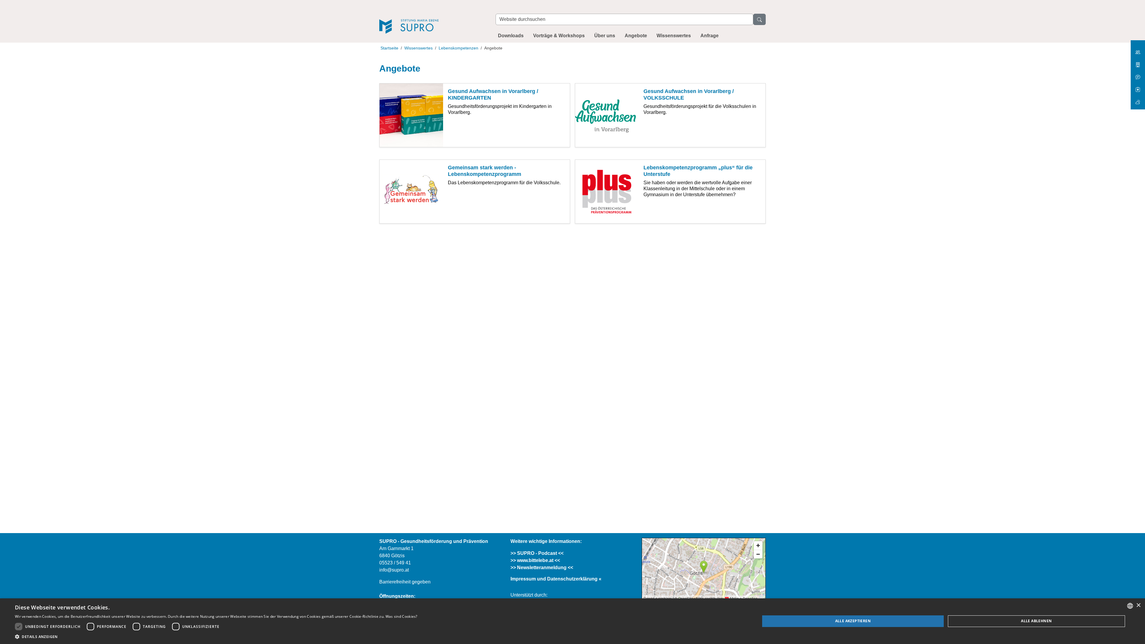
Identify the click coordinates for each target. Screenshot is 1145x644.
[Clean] (1137, 74)
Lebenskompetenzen (458, 48)
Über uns (604, 35)
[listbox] (1130, 606)
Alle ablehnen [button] (1036, 620)
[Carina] (1137, 99)
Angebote (636, 35)
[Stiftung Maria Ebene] (1137, 50)
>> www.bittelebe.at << (535, 560)
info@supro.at (394, 569)
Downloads (511, 35)
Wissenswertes (674, 35)
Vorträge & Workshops (559, 35)
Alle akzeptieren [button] (853, 620)
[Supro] (431, 18)
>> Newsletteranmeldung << (541, 567)
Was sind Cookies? (401, 616)
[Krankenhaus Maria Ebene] (1137, 62)
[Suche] (759, 19)
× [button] (1138, 605)
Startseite (389, 48)
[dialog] (572, 621)
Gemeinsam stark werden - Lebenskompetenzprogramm (484, 171)
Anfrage (709, 35)
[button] (216, 637)
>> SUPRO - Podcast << (537, 553)
